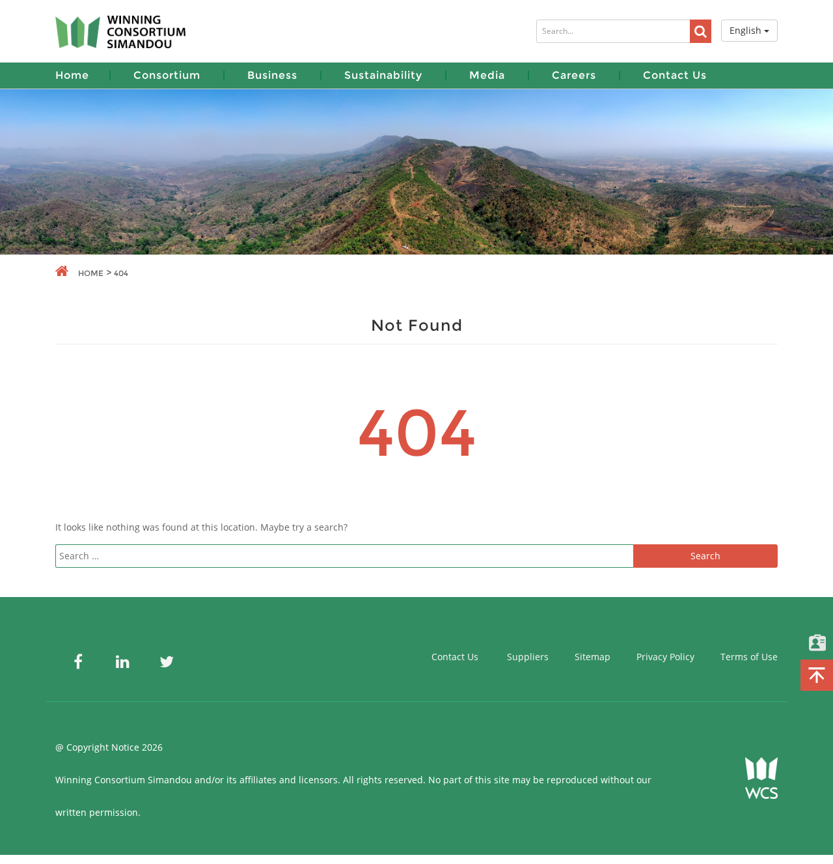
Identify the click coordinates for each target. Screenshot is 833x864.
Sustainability (383, 75)
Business (272, 75)
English (747, 30)
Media (487, 75)
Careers (574, 75)
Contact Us (675, 75)
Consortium (166, 75)
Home (72, 75)
